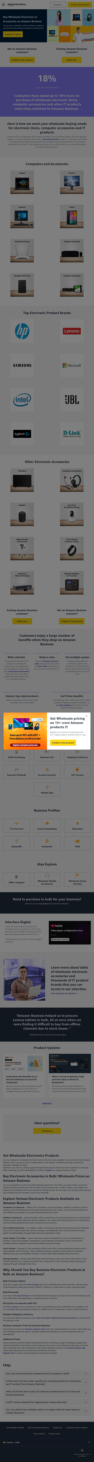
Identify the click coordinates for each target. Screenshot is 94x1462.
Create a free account (63, 742)
